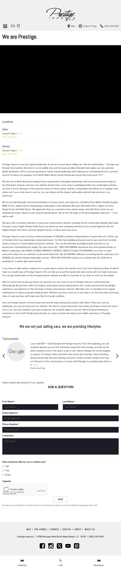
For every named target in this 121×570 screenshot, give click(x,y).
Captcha (6, 481)
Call (7, 466)
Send (60, 499)
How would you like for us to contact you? (24, 462)
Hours (20, 133)
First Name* (8, 401)
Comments (8, 435)
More (35, 365)
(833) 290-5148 (9, 154)
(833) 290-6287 (9, 137)
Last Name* (69, 401)
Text (7, 470)
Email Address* (10, 413)
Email (7, 474)
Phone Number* (10, 424)
